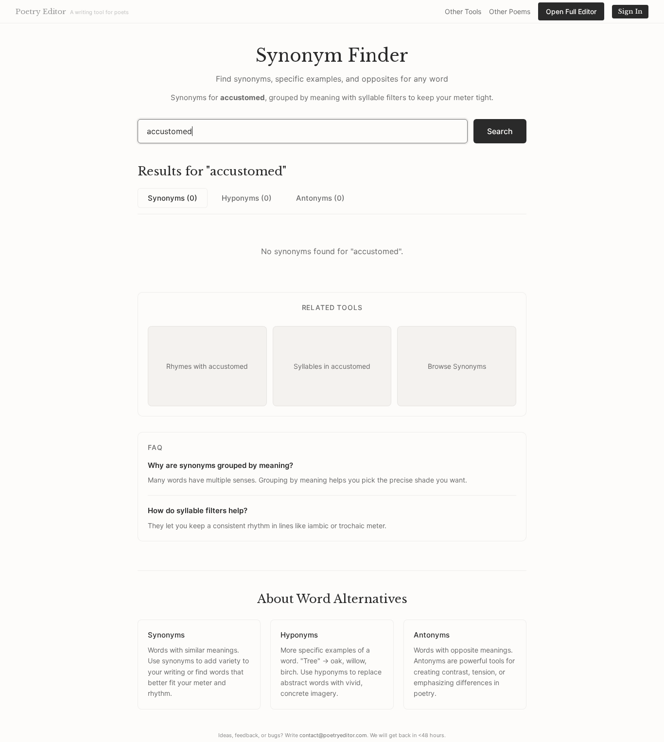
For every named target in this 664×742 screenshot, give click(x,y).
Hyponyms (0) (247, 198)
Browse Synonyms (457, 366)
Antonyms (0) (320, 198)
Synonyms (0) (172, 198)
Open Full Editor (571, 11)
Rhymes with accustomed (207, 366)
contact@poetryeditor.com (333, 735)
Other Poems (509, 11)
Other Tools (463, 11)
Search (500, 131)
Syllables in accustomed (332, 366)
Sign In (630, 11)
